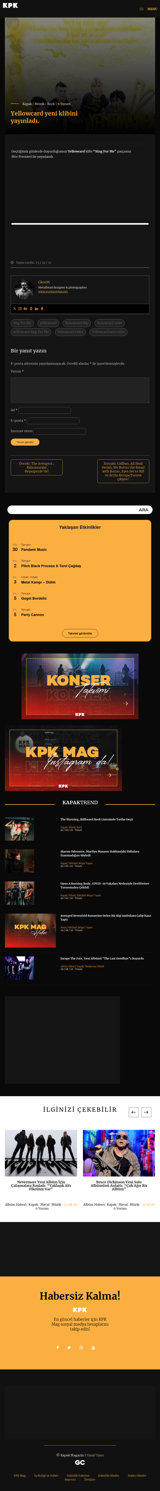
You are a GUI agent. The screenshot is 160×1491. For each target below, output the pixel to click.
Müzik (39, 104)
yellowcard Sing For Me (31, 332)
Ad (14, 410)
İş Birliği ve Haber (46, 1475)
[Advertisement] (62, 1040)
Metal (63, 927)
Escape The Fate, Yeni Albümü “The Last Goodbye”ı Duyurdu (102, 958)
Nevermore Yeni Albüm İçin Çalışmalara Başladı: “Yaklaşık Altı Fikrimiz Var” (41, 1185)
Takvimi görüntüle (80, 633)
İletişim (89, 1479)
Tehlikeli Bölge (76, 863)
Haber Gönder (137, 1475)
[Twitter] (14, 309)
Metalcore (90, 966)
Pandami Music (34, 549)
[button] (134, 1112)
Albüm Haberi (68, 966)
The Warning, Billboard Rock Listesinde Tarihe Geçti (96, 819)
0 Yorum (64, 104)
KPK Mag (20, 1475)
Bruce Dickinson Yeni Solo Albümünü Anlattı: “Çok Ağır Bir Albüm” (119, 1185)
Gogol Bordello (34, 598)
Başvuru (70, 1479)
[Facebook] (42, 309)
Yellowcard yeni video (108, 332)
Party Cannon (32, 614)
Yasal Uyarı (95, 1455)
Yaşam (89, 863)
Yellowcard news (109, 323)
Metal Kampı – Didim (38, 582)
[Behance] (25, 309)
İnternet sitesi (21, 431)
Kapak (27, 104)
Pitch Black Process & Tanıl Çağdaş (51, 565)
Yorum (17, 371)
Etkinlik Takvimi (78, 1475)
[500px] (31, 309)
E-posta (18, 420)
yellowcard (48, 323)
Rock (51, 104)
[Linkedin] (36, 309)
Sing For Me (22, 323)
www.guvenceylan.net (53, 291)
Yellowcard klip (76, 323)
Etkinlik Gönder (108, 1475)
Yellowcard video (70, 332)
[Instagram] (20, 309)
